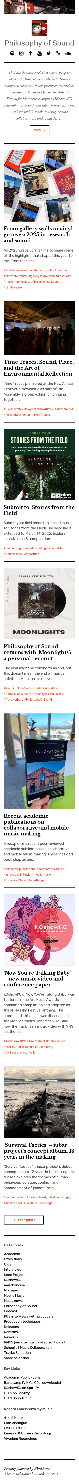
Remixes (11, 1332)
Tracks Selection (17, 1353)
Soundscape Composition (22, 554)
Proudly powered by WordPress (27, 1469)
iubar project (65, 409)
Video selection (16, 1358)
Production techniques (22, 1321)
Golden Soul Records (28, 688)
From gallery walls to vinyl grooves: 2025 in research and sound (38, 234)
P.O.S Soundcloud (18, 1398)
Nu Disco (57, 694)
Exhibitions (13, 1259)
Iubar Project (14, 1275)
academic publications (20, 869)
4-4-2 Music (13, 1418)
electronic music (17, 276)
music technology (17, 282)
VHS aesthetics (16, 1052)
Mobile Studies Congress (21, 1047)
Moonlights (42, 694)
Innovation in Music (18, 874)
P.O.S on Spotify (17, 1393)
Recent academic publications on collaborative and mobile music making (36, 825)
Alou (8, 688)
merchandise (14, 1285)
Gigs (7, 1264)
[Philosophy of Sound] (39, 7)
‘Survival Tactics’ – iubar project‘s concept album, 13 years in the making (39, 1151)
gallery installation (43, 276)
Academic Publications (22, 1377)
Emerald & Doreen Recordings (28, 1433)
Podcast (10, 1311)
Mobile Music (14, 1295)
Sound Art (57, 548)
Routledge (37, 880)
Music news (13, 1301)
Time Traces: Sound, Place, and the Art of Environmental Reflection (39, 368)
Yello (32, 1052)
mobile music (42, 874)
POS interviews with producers (28, 1316)
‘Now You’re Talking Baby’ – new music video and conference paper (37, 979)
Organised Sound (17, 880)
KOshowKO (12, 1280)
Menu (38, 130)
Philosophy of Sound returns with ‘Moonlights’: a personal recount (37, 652)
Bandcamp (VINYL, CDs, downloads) (32, 1383)
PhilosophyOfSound (39, 699)
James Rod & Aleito (18, 694)
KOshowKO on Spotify (21, 1388)
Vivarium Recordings (39, 1203)
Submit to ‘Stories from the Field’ (39, 510)
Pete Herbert (14, 699)
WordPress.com (47, 1474)
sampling (46, 1047)
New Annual (22, 415)
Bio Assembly (14, 409)
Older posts (26, 1220)
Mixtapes (11, 1290)
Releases (11, 1327)
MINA (9, 415)
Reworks (11, 1337)
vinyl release (14, 287)
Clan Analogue (57, 270)
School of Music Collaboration (28, 1347)
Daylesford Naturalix (39, 409)
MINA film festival (33, 1041)
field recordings (37, 548)
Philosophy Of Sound (45, 282)
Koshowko (64, 276)
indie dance (52, 688)
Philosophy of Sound (39, 43)
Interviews (12, 1269)
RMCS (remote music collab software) (34, 1342)
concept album (16, 1197)
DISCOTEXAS (14, 1428)
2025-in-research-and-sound (25, 270)
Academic (12, 1254)
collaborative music (51, 869)
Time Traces (42, 415)
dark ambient (37, 1197)
